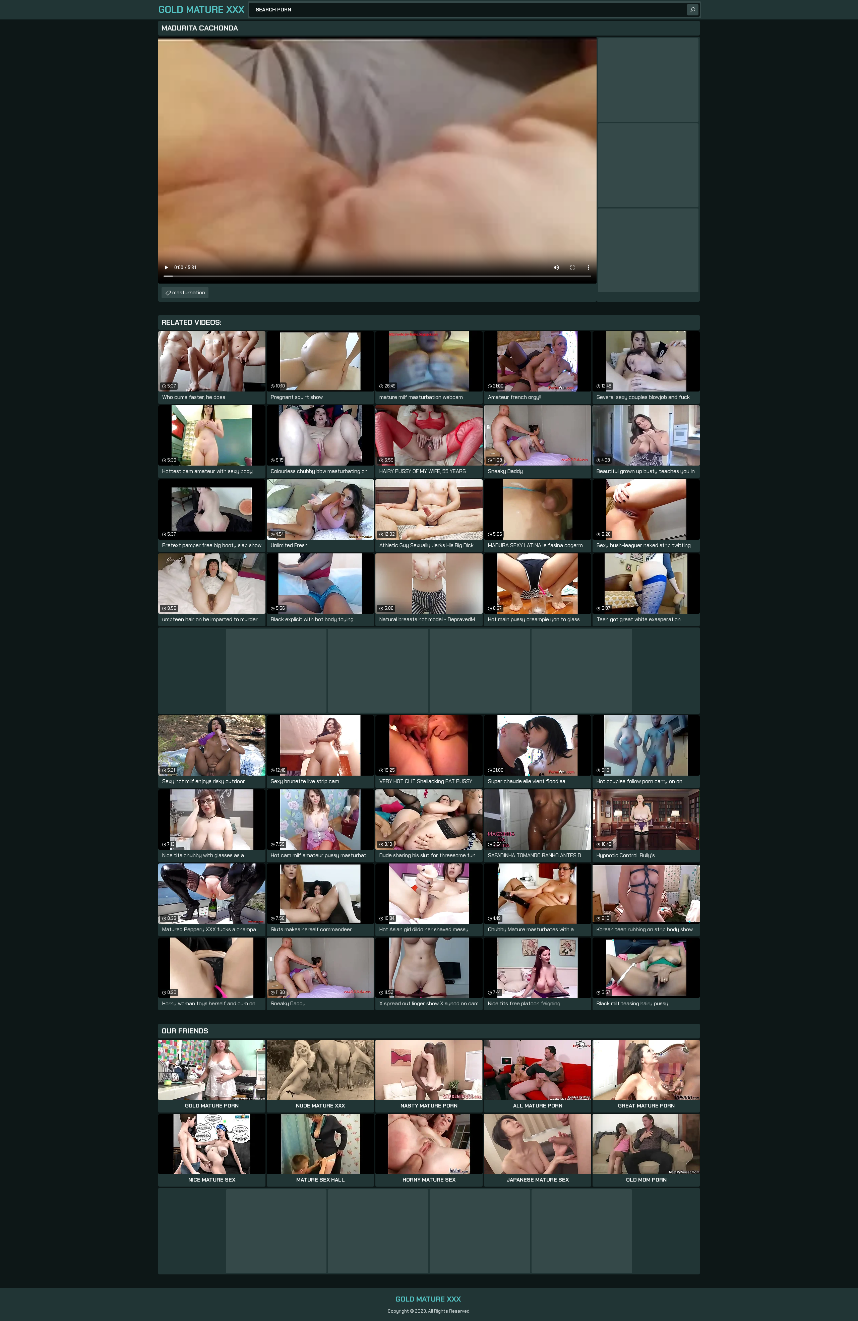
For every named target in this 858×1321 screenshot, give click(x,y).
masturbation (188, 292)
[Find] (692, 9)
